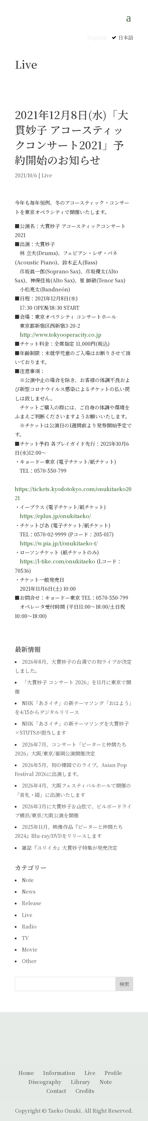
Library (80, 1081)
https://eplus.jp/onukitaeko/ (55, 515)
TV (25, 937)
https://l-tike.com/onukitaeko (57, 561)
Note (28, 880)
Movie (29, 949)
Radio (29, 926)
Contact (56, 1090)
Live (47, 175)
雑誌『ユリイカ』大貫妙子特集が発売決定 (69, 847)
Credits (84, 1090)
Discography (44, 1081)
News (29, 891)
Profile (113, 1072)
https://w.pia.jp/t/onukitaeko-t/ (59, 543)
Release (31, 903)
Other (29, 961)
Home (26, 1072)
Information (59, 1072)
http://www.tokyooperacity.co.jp (60, 334)
